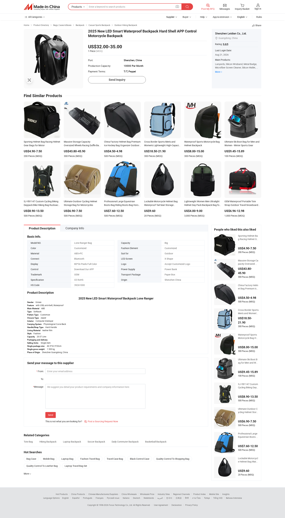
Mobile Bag (48, 458)
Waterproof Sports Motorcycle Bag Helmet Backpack (248, 336)
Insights (225, 494)
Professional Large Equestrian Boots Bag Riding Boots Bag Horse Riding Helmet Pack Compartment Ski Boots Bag (248, 435)
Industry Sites (164, 494)
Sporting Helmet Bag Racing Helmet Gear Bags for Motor (248, 237)
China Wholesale (129, 494)
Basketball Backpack (155, 441)
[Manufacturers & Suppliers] (42, 6)
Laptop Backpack (72, 441)
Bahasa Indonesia (234, 498)
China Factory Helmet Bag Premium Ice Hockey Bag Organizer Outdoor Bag (248, 287)
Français (99, 498)
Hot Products (62, 494)
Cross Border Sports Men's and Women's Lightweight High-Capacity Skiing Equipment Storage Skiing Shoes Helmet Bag (248, 311)
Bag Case (31, 458)
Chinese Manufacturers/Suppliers (103, 494)
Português (87, 498)
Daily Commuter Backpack (125, 441)
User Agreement (161, 505)
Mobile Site (214, 494)
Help (202, 16)
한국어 (169, 498)
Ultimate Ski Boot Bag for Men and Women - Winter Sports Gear (248, 361)
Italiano (126, 498)
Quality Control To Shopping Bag (172, 458)
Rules (259, 16)
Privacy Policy (191, 505)
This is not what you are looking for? (63, 421)
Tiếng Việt (217, 498)
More (217, 71)
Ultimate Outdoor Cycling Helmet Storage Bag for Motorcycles (248, 410)
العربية (160, 498)
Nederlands (149, 498)
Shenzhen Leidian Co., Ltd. (231, 33)
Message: (38, 386)
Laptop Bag (67, 458)
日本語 (179, 498)
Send (50, 414)
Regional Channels (181, 494)
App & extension (221, 16)
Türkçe (207, 498)
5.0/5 (225, 44)
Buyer (186, 16)
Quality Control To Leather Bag (42, 465)
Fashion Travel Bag (90, 458)
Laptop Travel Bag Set (76, 465)
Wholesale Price (147, 494)
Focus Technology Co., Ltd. (121, 505)
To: (42, 379)
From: (40, 371)
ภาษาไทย (196, 498)
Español (75, 498)
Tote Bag (28, 441)
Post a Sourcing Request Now (101, 421)
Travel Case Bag (115, 458)
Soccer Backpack (96, 441)
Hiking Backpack (47, 441)
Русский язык (113, 498)
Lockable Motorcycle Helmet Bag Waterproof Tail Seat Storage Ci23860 (248, 460)
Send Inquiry (117, 79)
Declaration (177, 505)
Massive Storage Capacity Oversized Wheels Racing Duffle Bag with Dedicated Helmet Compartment (248, 262)
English (65, 498)
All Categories (35, 16)
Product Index (199, 494)
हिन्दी (187, 498)
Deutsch (136, 498)
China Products (78, 494)
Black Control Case (139, 458)
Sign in (257, 8)
